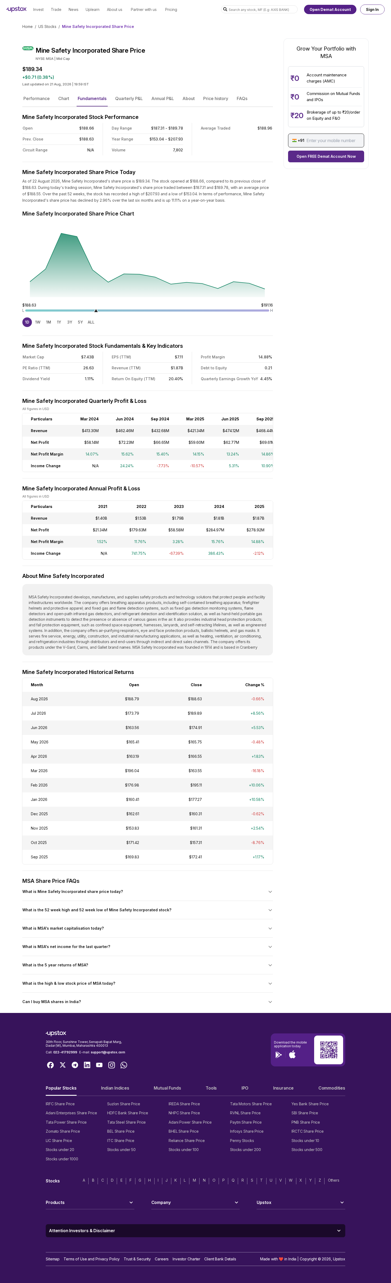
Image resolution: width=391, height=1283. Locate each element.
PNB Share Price (306, 1122)
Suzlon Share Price (123, 1104)
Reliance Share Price (187, 1140)
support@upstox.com (108, 1052)
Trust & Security (137, 1259)
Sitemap (53, 1259)
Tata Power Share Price (66, 1122)
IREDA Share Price (184, 1104)
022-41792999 (65, 1052)
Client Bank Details (220, 1259)
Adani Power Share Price (190, 1122)
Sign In (372, 9)
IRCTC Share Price (308, 1131)
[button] (36, 98)
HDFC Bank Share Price (127, 1113)
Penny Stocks (242, 1140)
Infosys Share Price (247, 1131)
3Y (69, 322)
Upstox (339, 1259)
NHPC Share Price (184, 1113)
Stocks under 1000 (62, 1159)
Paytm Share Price (246, 1122)
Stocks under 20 (60, 1149)
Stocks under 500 (307, 1149)
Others (333, 1180)
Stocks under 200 (245, 1149)
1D (27, 322)
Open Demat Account (330, 9)
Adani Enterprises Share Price (71, 1113)
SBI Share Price (305, 1113)
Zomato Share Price (63, 1131)
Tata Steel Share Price (126, 1122)
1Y (59, 322)
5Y (80, 322)
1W (37, 322)
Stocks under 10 (305, 1140)
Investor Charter (186, 1259)
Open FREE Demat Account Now (326, 156)
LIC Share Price (59, 1140)
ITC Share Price (120, 1140)
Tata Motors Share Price (251, 1104)
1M (48, 322)
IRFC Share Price (60, 1104)
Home (27, 26)
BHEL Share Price (184, 1131)
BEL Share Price (121, 1131)
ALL (91, 322)
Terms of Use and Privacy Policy (92, 1259)
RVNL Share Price (245, 1113)
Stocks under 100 (184, 1149)
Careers (162, 1259)
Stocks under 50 (121, 1149)
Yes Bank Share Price (310, 1104)
